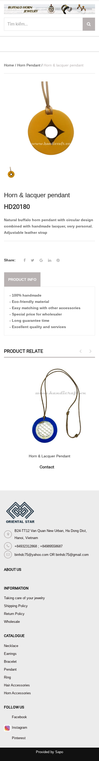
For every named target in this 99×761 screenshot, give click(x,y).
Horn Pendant (28, 65)
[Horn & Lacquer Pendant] (49, 405)
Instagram (19, 727)
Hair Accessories (17, 685)
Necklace (11, 646)
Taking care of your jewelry (24, 598)
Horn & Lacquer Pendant (49, 456)
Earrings (10, 654)
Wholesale (12, 622)
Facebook (19, 717)
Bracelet (10, 662)
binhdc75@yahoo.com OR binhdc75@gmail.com (52, 555)
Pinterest (19, 738)
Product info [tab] (22, 279)
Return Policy (14, 614)
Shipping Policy (16, 606)
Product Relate (23, 351)
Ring (7, 677)
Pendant (10, 669)
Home (9, 65)
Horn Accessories (17, 693)
